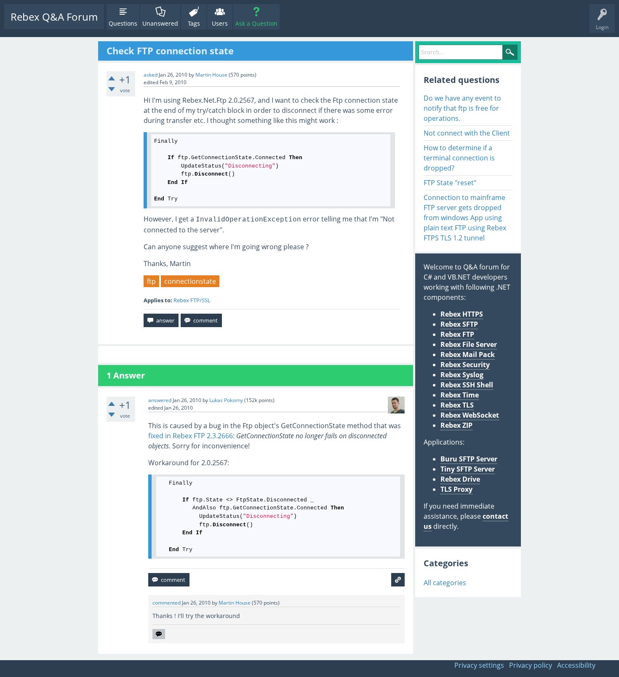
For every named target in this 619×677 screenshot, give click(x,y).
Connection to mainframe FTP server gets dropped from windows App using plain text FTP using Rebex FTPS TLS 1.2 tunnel (465, 218)
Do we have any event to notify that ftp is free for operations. (462, 108)
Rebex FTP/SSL (192, 300)
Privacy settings (479, 665)
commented (166, 602)
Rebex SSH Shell (466, 384)
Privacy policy (530, 665)
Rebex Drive (460, 479)
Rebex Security (465, 364)
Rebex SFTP (459, 324)
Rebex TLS (457, 405)
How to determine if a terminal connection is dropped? (459, 158)
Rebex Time (459, 395)
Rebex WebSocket (469, 415)
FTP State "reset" (450, 182)
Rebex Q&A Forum (54, 17)
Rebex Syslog (461, 374)
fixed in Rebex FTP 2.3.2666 (190, 435)
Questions (123, 23)
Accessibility (576, 665)
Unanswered (160, 23)
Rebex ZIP (456, 425)
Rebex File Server (468, 344)
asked (150, 74)
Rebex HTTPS (461, 314)
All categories (445, 582)
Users (220, 23)
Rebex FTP (457, 334)
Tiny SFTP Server (467, 469)
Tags (194, 23)
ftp (151, 281)
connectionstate (190, 281)
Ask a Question (256, 23)
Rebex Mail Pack (467, 354)
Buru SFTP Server (468, 459)
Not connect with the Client (467, 133)
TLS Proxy (456, 489)
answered (159, 400)
